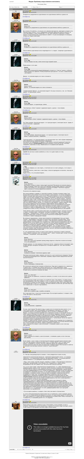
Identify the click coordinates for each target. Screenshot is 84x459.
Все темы (12, 7)
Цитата (27, 16)
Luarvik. (16, 39)
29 (28, 449)
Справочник (37, 453)
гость (16, 351)
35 (32, 449)
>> (39, 7)
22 (17, 449)
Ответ (24, 16)
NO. (16, 11)
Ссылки (52, 453)
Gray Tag (16, 20)
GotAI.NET (11, 1)
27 (25, 449)
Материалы (32, 453)
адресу (51, 456)
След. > (37, 7)
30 (29, 449)
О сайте (57, 453)
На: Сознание (26, 11)
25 (21, 449)
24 (20, 449)
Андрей (16, 176)
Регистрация (40, 4)
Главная (27, 453)
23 (19, 449)
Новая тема (16, 7)
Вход (45, 4)
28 (26, 449)
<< (31, 7)
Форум (49, 453)
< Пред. (33, 7)
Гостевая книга (44, 453)
